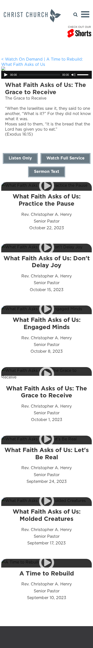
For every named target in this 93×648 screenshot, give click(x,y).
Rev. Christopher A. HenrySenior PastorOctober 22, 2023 (47, 211)
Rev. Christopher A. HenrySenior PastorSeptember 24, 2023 (46, 465)
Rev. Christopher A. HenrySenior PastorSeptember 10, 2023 (46, 585)
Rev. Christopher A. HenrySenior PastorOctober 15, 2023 (46, 273)
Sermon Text (46, 171)
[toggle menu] (85, 14)
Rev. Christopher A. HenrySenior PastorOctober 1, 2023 (46, 403)
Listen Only (20, 158)
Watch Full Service (65, 158)
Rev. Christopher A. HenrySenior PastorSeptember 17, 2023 (47, 527)
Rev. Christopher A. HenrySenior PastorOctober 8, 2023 (47, 335)
